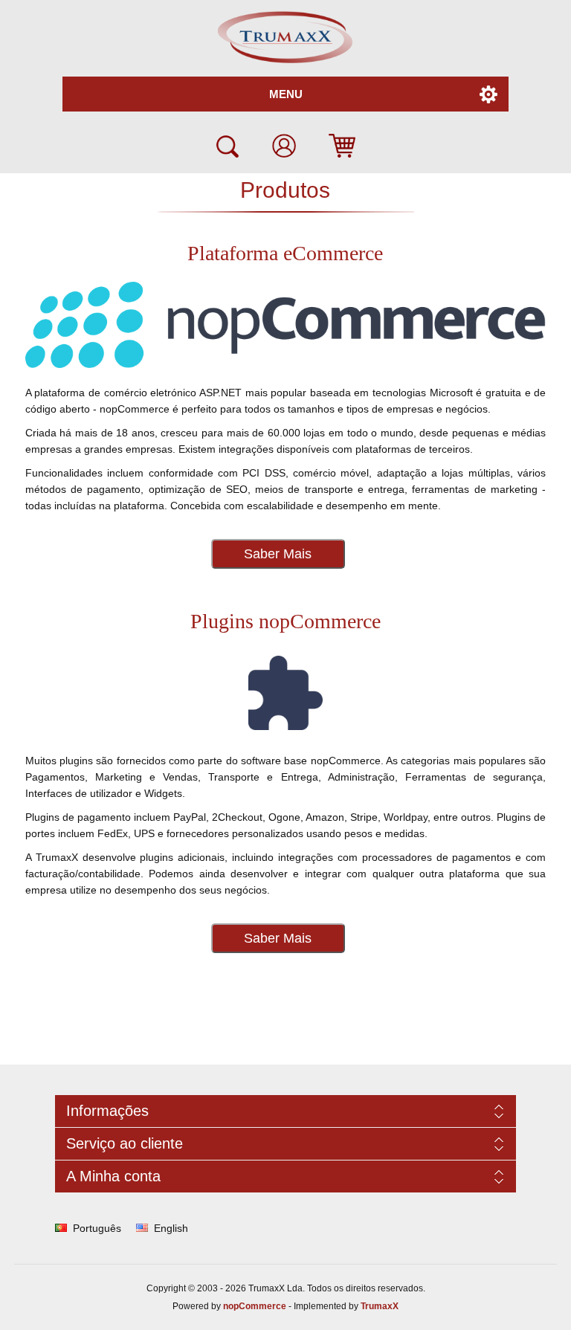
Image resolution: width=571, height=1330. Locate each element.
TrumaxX (380, 1306)
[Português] (61, 1228)
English (171, 1228)
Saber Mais (278, 553)
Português (97, 1228)
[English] (142, 1228)
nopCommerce (254, 1306)
